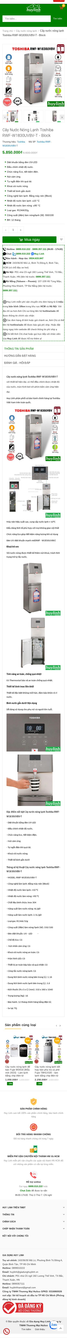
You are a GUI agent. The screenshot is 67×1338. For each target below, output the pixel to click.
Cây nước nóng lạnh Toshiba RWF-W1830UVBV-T (32, 377)
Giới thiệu (40, 1329)
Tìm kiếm (57, 18)
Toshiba (21, 141)
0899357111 (18, 1283)
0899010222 (18, 1268)
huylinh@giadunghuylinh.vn (24, 1272)
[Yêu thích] (61, 239)
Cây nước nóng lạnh (35, 812)
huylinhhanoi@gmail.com (23, 1287)
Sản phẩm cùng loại (20, 1025)
